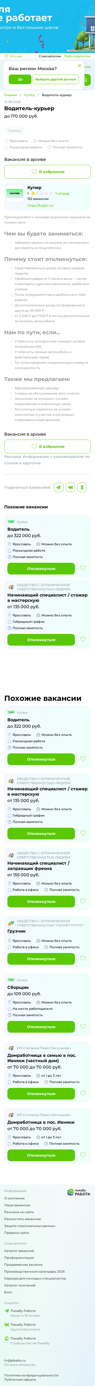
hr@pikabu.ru (15, 1360)
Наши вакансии (17, 1205)
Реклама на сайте (19, 1212)
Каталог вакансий (19, 1251)
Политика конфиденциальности (31, 1375)
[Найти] (85, 80)
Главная (10, 95)
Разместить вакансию (22, 1219)
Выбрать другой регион (55, 79)
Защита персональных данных (29, 1226)
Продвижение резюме (23, 1265)
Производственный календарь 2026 (34, 1271)
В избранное (52, 171)
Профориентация (19, 1258)
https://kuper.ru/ (40, 205)
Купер (29, 95)
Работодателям (77, 56)
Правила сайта (16, 1233)
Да (20, 79)
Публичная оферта (20, 1379)
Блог (8, 1292)
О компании (14, 1198)
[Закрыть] (79, 65)
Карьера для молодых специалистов (35, 1278)
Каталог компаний (19, 1285)
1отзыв (62, 193)
